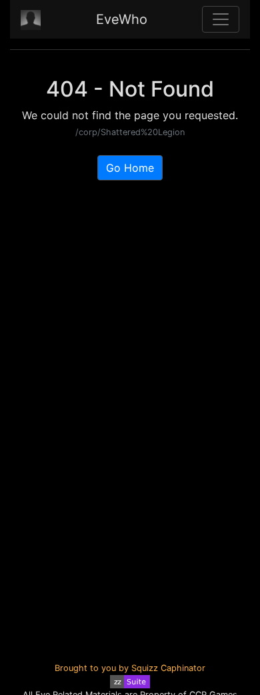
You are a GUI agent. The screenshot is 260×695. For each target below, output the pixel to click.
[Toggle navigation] (220, 19)
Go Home (130, 167)
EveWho (121, 19)
